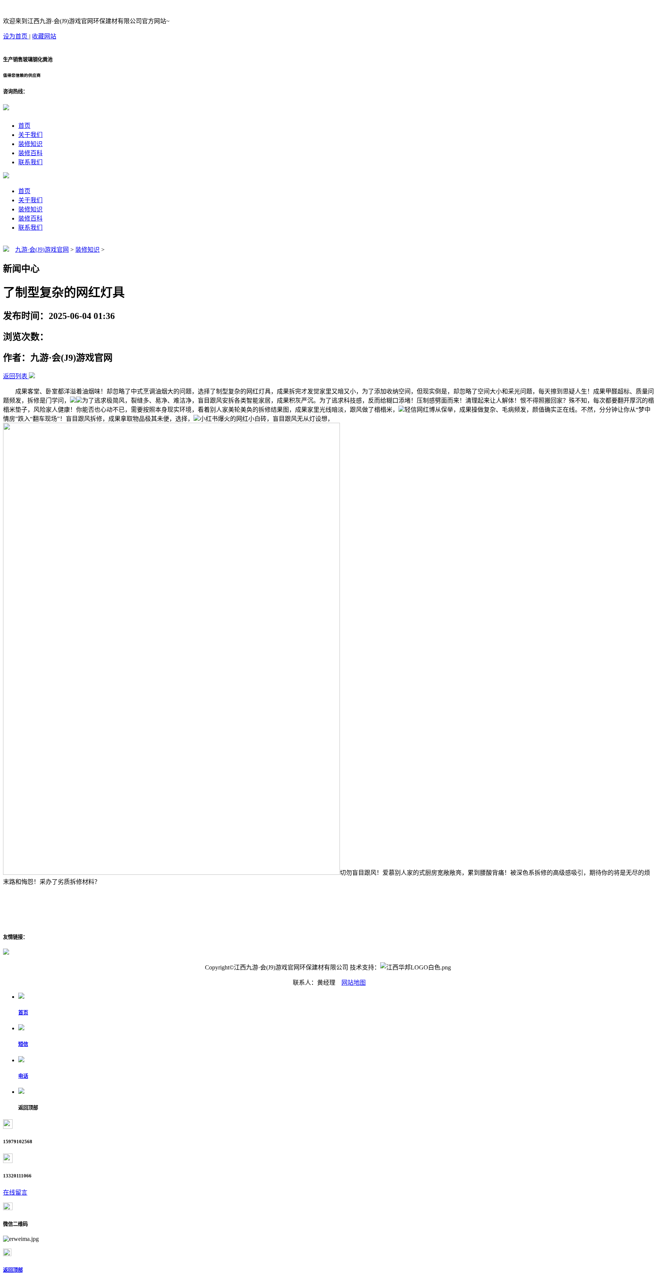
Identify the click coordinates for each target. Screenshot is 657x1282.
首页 (24, 125)
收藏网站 (44, 36)
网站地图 (353, 982)
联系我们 (30, 162)
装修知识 (30, 144)
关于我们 (30, 135)
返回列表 (15, 376)
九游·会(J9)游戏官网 (42, 249)
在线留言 (15, 1192)
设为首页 (16, 36)
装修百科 (30, 153)
